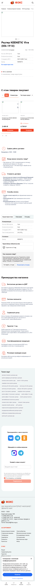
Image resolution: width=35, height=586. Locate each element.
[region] (17, 96)
